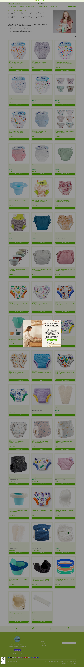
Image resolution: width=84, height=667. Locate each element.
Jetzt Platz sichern (52, 340)
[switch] (3, 663)
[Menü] (4, 657)
